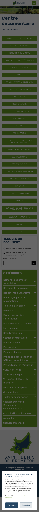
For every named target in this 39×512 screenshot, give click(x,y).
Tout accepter (12, 505)
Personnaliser (26, 505)
